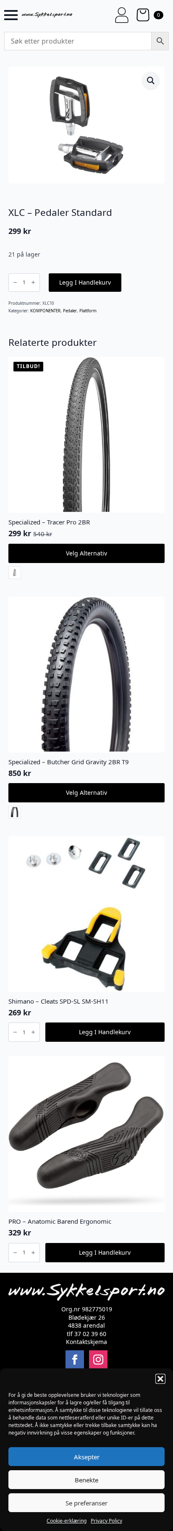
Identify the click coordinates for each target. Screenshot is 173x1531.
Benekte (86, 1480)
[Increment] (33, 282)
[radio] (14, 572)
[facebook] (75, 1359)
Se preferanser (86, 1503)
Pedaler (70, 311)
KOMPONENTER (45, 311)
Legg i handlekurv (85, 282)
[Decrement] (15, 282)
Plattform (88, 311)
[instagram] (98, 1359)
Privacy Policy (106, 1520)
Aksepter (87, 1457)
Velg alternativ (86, 553)
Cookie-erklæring (66, 1520)
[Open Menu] (11, 15)
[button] (160, 1379)
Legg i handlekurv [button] (105, 1032)
